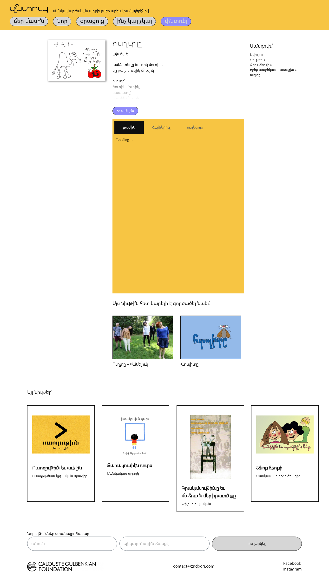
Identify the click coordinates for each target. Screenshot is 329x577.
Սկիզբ (255, 55)
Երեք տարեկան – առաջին (272, 70)
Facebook (292, 563)
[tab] (129, 127)
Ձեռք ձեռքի (259, 65)
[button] (125, 111)
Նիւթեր (256, 60)
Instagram (292, 569)
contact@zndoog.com (193, 566)
